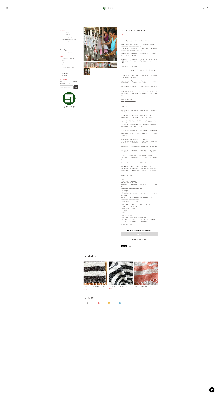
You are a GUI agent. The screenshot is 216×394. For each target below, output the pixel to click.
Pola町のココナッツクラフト (68, 37)
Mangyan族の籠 (66, 34)
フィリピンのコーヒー (67, 46)
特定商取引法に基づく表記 (68, 67)
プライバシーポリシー (67, 65)
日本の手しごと (64, 50)
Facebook (64, 75)
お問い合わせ (65, 63)
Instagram (65, 73)
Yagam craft (65, 44)
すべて (89, 303)
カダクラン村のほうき (67, 41)
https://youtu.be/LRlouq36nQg (128, 101)
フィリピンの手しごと (66, 32)
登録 (76, 87)
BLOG (63, 60)
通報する (131, 246)
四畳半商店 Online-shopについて (70, 58)
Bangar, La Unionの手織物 (69, 39)
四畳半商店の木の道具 (67, 52)
